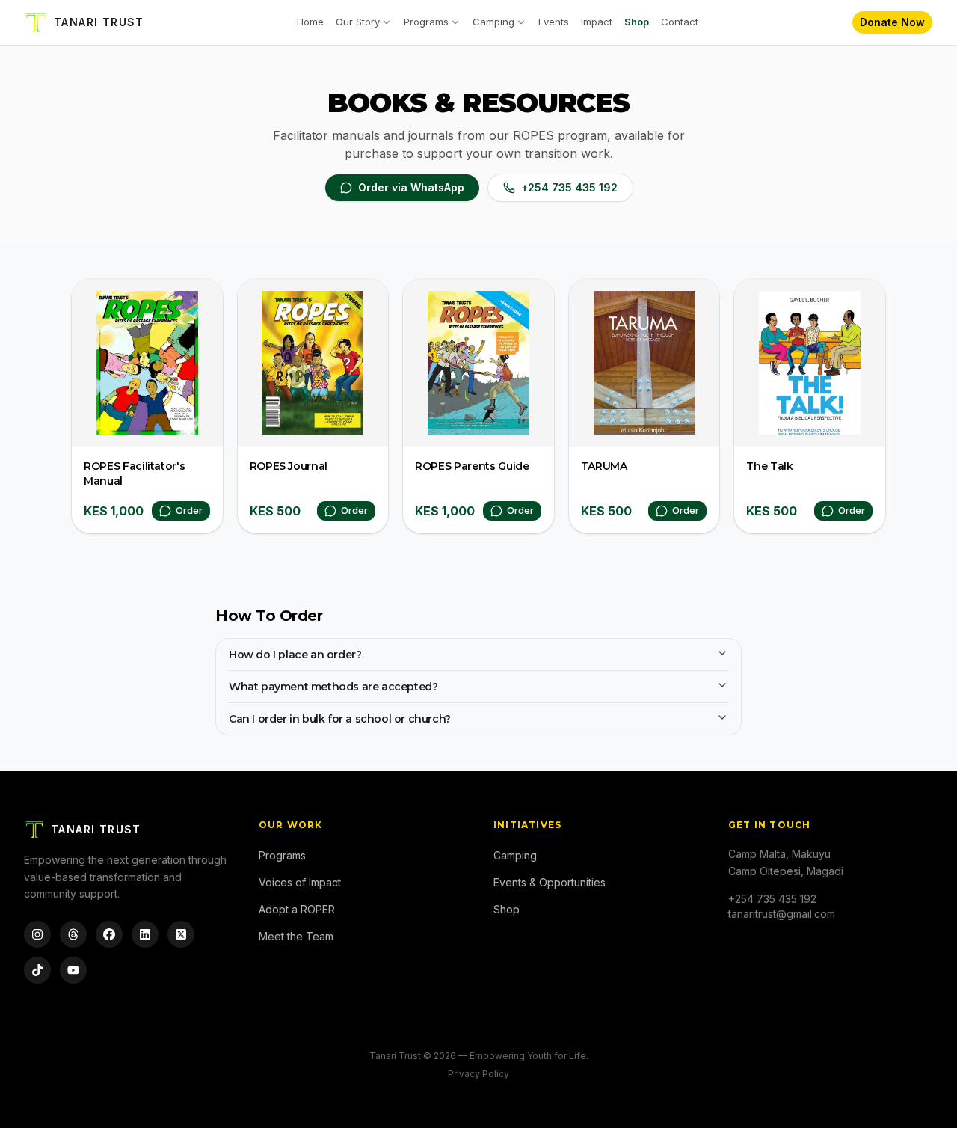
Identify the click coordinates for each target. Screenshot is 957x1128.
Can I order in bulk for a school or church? (340, 719)
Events (553, 22)
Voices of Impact (300, 882)
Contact (679, 22)
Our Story (358, 22)
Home (310, 22)
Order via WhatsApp (411, 187)
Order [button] (189, 510)
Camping (493, 22)
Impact (596, 22)
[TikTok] (37, 970)
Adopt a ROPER (297, 909)
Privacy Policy (478, 1073)
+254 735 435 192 (569, 187)
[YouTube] (73, 970)
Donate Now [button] (892, 22)
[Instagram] (37, 934)
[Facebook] (109, 934)
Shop (636, 22)
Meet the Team (296, 936)
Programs (426, 22)
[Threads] (73, 934)
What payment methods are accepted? (333, 686)
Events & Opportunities (549, 882)
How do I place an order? (295, 654)
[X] (180, 934)
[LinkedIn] (145, 934)
